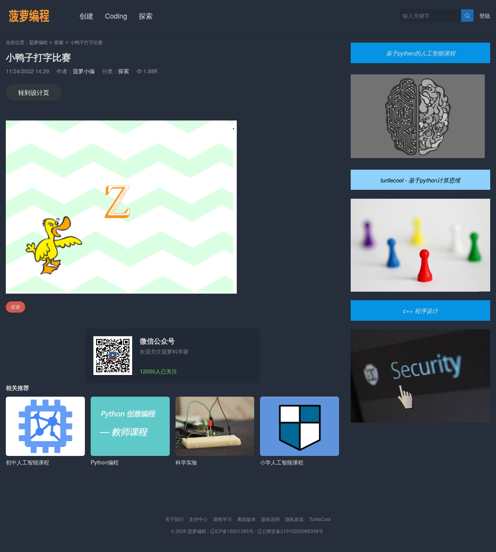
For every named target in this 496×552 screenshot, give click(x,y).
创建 (86, 15)
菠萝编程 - (199, 531)
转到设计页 (33, 92)
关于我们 (174, 519)
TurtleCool (320, 519)
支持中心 (198, 519)
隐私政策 (294, 519)
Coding (116, 15)
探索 (146, 15)
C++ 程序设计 (420, 310)
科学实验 (186, 462)
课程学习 (222, 519)
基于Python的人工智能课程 (420, 53)
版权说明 (270, 519)
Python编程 (105, 462)
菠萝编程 (38, 42)
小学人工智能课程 (281, 462)
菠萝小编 (84, 71)
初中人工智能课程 (27, 462)
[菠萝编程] (29, 15)
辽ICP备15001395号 (231, 531)
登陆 (484, 15)
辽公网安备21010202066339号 (290, 531)
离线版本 (246, 519)
